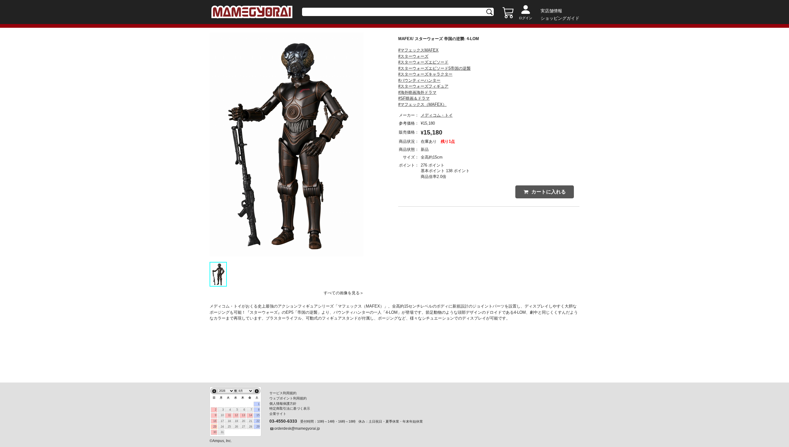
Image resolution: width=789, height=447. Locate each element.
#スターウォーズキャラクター (425, 74)
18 (229, 421)
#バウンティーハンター (419, 80)
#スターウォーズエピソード (423, 62)
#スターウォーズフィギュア (423, 86)
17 (222, 421)
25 (229, 426)
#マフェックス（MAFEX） (422, 104)
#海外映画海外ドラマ (417, 92)
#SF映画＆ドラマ (414, 98)
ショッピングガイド (560, 18)
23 (214, 426)
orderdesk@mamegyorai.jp (297, 428)
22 (258, 421)
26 (236, 426)
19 (236, 421)
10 (222, 415)
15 (258, 415)
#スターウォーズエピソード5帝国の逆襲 (434, 68)
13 (243, 415)
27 (243, 426)
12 (236, 415)
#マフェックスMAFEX (418, 50)
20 (243, 421)
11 (229, 415)
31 (222, 432)
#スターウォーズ (413, 56)
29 (258, 426)
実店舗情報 (551, 10)
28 (250, 426)
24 (222, 426)
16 (214, 421)
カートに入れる (548, 191)
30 (214, 432)
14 (250, 415)
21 (250, 421)
